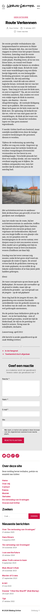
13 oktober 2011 (29, 28)
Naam (5, 399)
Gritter (15, 28)
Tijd (4, 598)
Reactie (5, 379)
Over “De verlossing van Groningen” (19, 529)
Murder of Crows (10, 575)
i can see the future (11, 552)
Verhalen (6, 496)
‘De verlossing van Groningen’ (16, 545)
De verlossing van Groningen (15, 500)
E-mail (5, 410)
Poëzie (5, 490)
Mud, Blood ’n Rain (10, 568)
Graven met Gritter (11, 503)
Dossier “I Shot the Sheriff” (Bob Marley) (20, 591)
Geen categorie (21, 17)
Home (5, 480)
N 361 (4, 583)
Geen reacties (22, 32)
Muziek (5, 493)
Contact (6, 487)
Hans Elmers (8, 537)
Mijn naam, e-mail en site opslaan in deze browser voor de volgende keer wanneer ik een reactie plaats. (22, 432)
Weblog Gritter (15, 610)
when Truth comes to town (14, 560)
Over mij (6, 484)
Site (3, 420)
